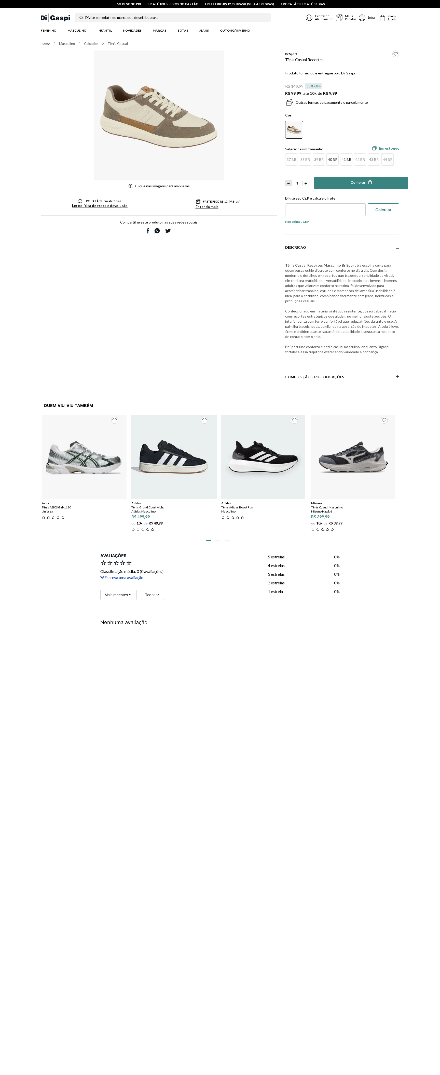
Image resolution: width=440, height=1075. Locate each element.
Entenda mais (207, 206)
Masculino (76, 30)
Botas (182, 30)
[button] (291, 159)
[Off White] (294, 130)
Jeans (204, 30)
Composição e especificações (314, 377)
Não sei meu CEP (297, 222)
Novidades (132, 30)
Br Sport (291, 54)
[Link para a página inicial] (45, 43)
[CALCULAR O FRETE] (383, 209)
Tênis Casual (117, 43)
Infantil (105, 30)
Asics (45, 503)
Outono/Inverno (235, 30)
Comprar (358, 182)
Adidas (136, 503)
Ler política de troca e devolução (100, 205)
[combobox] (178, 17)
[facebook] (148, 230)
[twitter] (168, 231)
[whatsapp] (157, 230)
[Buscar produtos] (81, 18)
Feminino (48, 30)
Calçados (91, 43)
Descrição (295, 247)
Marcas (159, 30)
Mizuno (316, 503)
